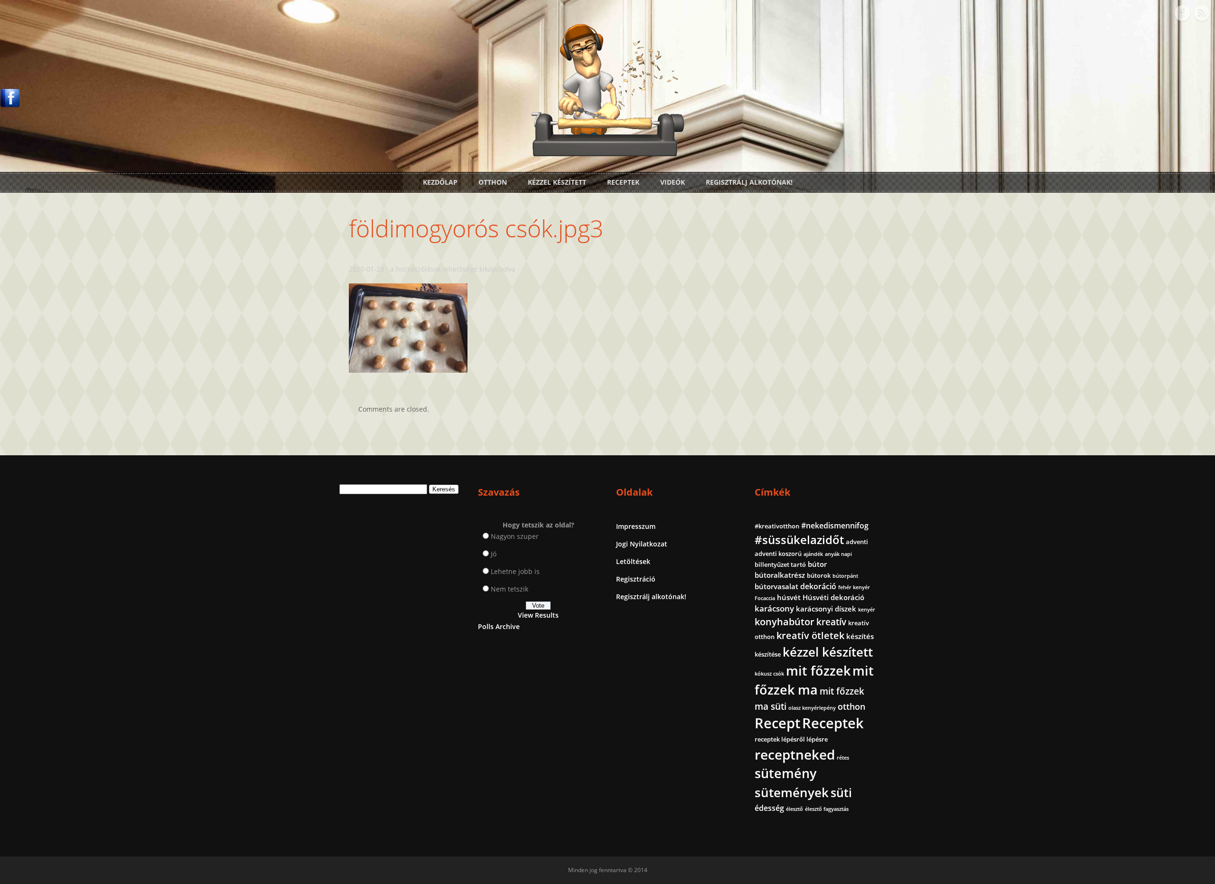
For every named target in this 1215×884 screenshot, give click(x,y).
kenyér (866, 609)
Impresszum (635, 526)
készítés (860, 636)
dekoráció (818, 586)
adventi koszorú (778, 553)
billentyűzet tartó (780, 564)
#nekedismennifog (835, 525)
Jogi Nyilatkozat (641, 543)
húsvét (789, 597)
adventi (857, 541)
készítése (768, 654)
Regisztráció (635, 578)
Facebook (1182, 13)
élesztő (794, 809)
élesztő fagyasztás (827, 809)
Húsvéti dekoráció (833, 597)
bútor (817, 564)
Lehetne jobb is (515, 571)
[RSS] (1201, 13)
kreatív (831, 622)
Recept (777, 723)
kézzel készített (828, 651)
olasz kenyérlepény (812, 708)
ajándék (813, 554)
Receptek (623, 182)
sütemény (785, 773)
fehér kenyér (854, 587)
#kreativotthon (777, 526)
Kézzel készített (557, 182)
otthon (851, 706)
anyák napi (838, 554)
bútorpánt (845, 576)
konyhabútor (784, 621)
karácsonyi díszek (826, 608)
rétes (843, 757)
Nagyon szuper (515, 536)
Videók (672, 182)
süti (841, 792)
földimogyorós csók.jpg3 (476, 228)
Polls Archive (499, 626)
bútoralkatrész (780, 575)
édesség (769, 808)
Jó (493, 553)
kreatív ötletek (810, 635)
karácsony (774, 608)
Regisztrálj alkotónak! (749, 182)
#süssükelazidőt (799, 539)
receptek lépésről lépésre (791, 739)
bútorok (819, 575)
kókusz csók (769, 673)
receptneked (795, 754)
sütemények (792, 792)
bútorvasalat (776, 586)
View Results (538, 615)
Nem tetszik (509, 588)
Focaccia (765, 598)
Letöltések (633, 561)
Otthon (492, 182)
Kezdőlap (440, 182)
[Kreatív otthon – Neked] (607, 150)
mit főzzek (818, 670)
